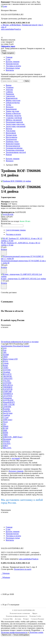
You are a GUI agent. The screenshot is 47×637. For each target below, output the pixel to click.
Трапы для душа (12, 111)
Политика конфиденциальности (16, 616)
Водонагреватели (13, 146)
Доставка (18, 619)
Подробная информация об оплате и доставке (20, 342)
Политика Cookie (35, 616)
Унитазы (9, 90)
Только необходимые (21, 635)
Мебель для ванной (14, 120)
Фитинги (9, 107)
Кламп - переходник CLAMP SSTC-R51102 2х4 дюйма (23, 279)
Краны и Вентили (13, 113)
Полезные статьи (13, 68)
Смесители (10, 96)
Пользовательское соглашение (20, 613)
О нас (8, 59)
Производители (12, 64)
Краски (9, 154)
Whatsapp (5, 577)
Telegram (5, 573)
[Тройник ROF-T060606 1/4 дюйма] (16, 181)
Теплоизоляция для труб (16, 152)
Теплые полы (11, 135)
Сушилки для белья (14, 118)
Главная (9, 57)
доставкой (15, 458)
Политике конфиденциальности (14, 632)
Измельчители (11, 98)
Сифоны (9, 92)
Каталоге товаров (16, 471)
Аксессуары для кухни (15, 124)
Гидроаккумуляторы (14, 148)
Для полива (10, 131)
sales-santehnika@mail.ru (11, 29)
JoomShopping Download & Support (15, 346)
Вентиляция (11, 133)
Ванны (8, 85)
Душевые (9, 87)
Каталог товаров (12, 62)
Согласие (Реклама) (37, 619)
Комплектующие (13, 144)
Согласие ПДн (8, 619)
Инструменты (11, 137)
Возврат (26, 619)
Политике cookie (36, 632)
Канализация (11, 109)
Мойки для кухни (13, 100)
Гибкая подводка (13, 103)
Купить (4, 249)
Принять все (6, 635)
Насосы (9, 128)
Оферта (34, 613)
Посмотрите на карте (22, 569)
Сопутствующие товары (16, 230)
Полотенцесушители (14, 122)
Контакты (10, 70)
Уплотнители (11, 139)
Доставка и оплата (13, 66)
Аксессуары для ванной (15, 126)
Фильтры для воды (13, 116)
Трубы (8, 105)
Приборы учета (12, 141)
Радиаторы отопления (15, 150)
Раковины (10, 94)
